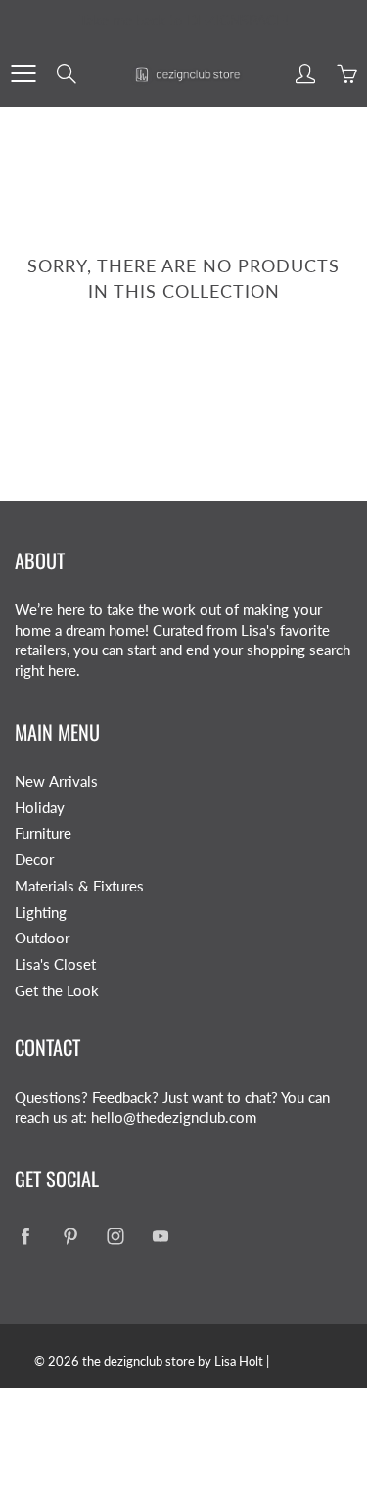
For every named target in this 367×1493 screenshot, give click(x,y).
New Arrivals (56, 781)
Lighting (41, 912)
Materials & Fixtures (79, 886)
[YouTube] (160, 1236)
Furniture (43, 833)
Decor (34, 859)
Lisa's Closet (55, 964)
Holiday (40, 807)
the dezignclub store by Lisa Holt (172, 1361)
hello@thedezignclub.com (173, 1117)
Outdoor (42, 938)
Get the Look (57, 991)
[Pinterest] (70, 1236)
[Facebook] (25, 1236)
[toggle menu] (23, 73)
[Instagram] (115, 1236)
